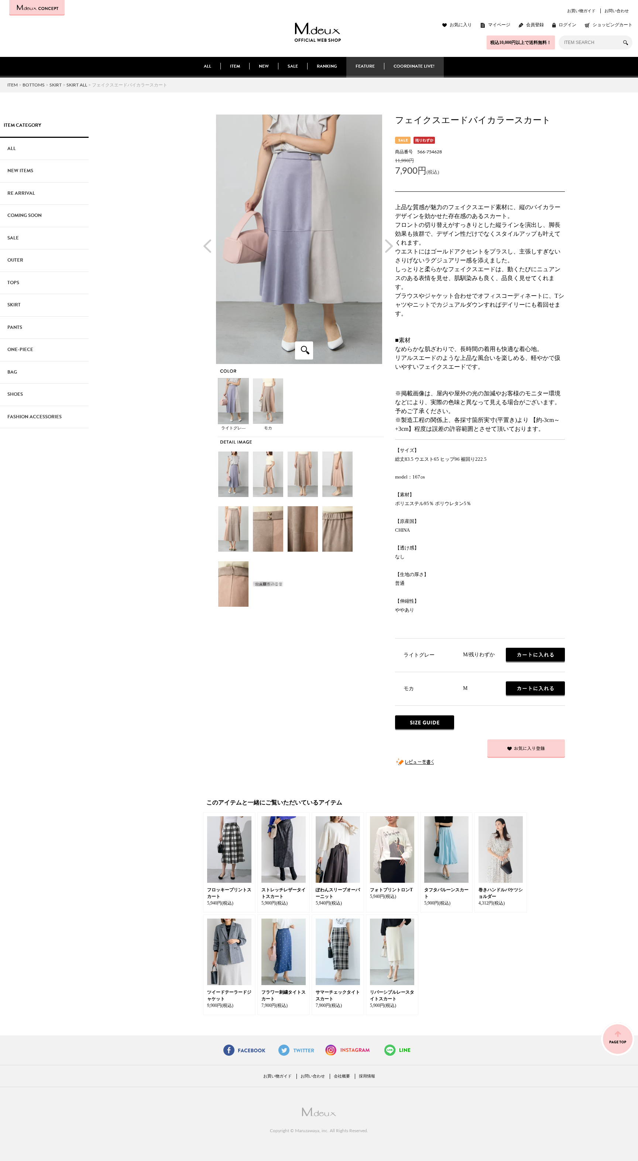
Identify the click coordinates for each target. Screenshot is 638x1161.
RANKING (327, 66)
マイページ (499, 24)
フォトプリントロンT (391, 889)
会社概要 (342, 1076)
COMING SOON (24, 215)
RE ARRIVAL (21, 193)
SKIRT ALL (76, 85)
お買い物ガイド (581, 10)
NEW (264, 66)
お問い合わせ (616, 10)
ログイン (567, 24)
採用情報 (367, 1076)
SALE (293, 66)
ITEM (235, 66)
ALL (207, 66)
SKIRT (55, 85)
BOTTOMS (34, 85)
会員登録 (535, 24)
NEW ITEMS (20, 170)
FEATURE (365, 66)
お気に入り (461, 24)
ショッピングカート (612, 24)
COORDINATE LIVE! (414, 66)
